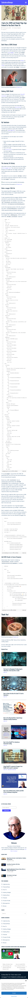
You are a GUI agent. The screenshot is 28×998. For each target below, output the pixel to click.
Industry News (6, 895)
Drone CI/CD (9, 149)
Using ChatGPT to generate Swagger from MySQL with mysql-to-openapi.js (12, 767)
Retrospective (6, 903)
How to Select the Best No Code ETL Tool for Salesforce (13, 694)
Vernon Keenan (17, 27)
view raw (24, 471)
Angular (22, 60)
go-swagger (11, 52)
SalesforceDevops (7, 2)
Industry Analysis (12, 769)
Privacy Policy (14, 996)
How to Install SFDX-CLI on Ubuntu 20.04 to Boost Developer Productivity (19, 967)
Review (4, 906)
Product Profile (6, 900)
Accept (14, 993)
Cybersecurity (6, 884)
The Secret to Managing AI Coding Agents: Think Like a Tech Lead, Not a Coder (13, 669)
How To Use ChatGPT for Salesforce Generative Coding (11, 742)
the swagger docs (7, 168)
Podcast (5, 897)
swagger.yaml (5, 471)
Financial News (6, 887)
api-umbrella (11, 130)
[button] (26, 980)
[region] (14, 344)
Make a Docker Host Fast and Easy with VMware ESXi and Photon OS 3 (6, 967)
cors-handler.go (5, 552)
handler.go (4, 610)
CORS (2, 65)
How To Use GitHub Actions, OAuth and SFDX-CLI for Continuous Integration (13, 791)
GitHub (16, 471)
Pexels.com (19, 87)
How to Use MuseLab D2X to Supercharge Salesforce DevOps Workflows (12, 718)
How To (4, 29)
